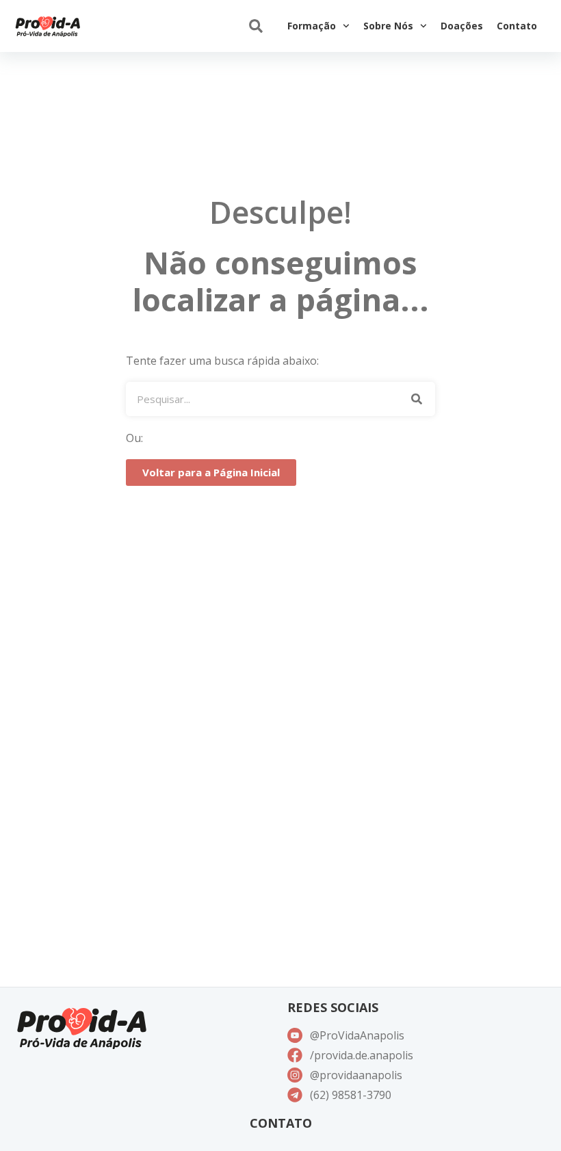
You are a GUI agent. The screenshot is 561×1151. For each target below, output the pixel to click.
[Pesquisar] (416, 399)
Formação (311, 25)
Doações (462, 25)
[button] (255, 26)
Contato (517, 25)
